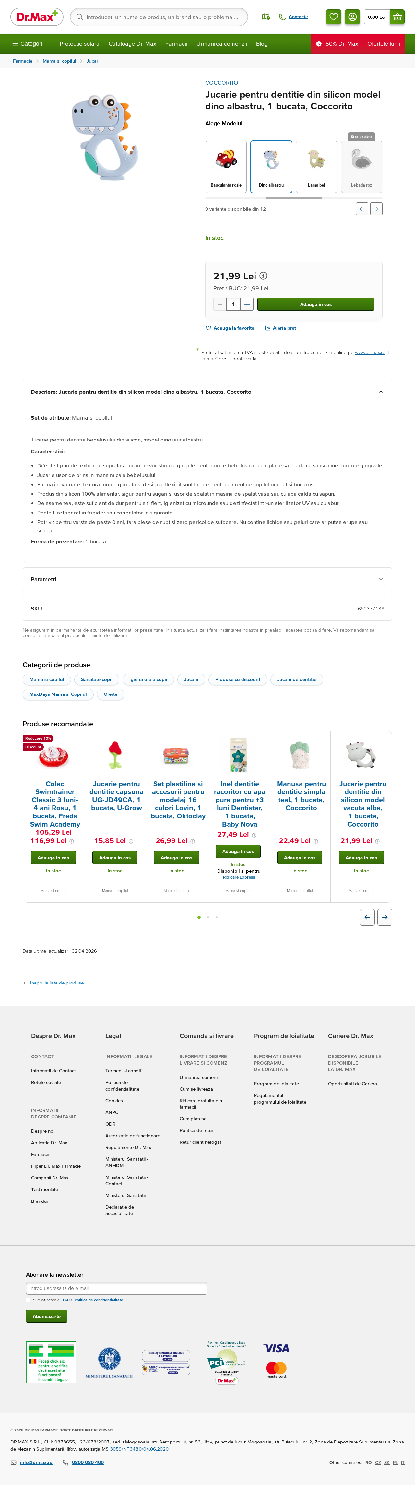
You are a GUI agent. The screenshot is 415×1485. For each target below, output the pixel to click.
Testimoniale (44, 1189)
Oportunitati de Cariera (352, 1083)
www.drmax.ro (370, 352)
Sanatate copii (97, 679)
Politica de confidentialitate (99, 1300)
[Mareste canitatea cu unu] (247, 304)
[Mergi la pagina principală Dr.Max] (37, 17)
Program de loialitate (276, 1083)
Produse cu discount (237, 679)
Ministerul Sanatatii (125, 1195)
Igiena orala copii (148, 679)
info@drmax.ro (36, 1462)
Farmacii (176, 43)
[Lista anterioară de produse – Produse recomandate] (367, 917)
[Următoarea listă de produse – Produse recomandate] (384, 917)
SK (387, 1462)
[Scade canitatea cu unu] (219, 304)
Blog (261, 43)
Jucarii (191, 679)
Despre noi (42, 1131)
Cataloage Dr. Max (132, 43)
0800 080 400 (88, 1462)
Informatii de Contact (53, 1070)
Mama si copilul (47, 679)
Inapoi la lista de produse (57, 982)
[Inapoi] (362, 208)
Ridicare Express (239, 877)
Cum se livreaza (196, 1089)
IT (403, 1462)
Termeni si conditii (124, 1070)
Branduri (40, 1201)
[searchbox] (159, 17)
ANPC (111, 1112)
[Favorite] (333, 16)
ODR (110, 1124)
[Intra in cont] (352, 16)
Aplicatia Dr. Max (49, 1142)
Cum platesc (193, 1118)
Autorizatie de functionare (132, 1135)
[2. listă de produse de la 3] (208, 917)
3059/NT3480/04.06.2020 (139, 1449)
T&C (66, 1300)
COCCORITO (221, 82)
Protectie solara (80, 43)
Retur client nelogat (200, 1142)
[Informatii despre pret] (263, 276)
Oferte (110, 694)
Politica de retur (196, 1130)
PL (395, 1462)
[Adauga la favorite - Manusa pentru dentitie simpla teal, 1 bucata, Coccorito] (323, 739)
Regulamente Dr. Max (128, 1147)
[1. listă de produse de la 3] (199, 917)
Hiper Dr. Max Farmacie (56, 1166)
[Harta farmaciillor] (266, 17)
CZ (378, 1462)
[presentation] (53, 755)
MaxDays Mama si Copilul (58, 694)
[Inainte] (376, 208)
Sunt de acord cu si (78, 1300)
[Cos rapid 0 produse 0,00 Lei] (397, 16)
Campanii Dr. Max (49, 1177)
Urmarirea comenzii (221, 43)
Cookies (114, 1100)
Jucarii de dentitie (296, 679)
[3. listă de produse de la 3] (216, 917)
